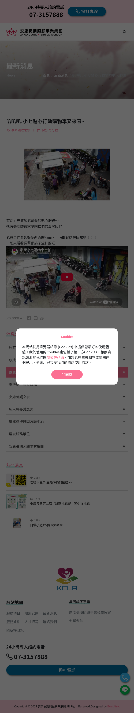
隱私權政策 (55, 357)
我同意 (67, 374)
